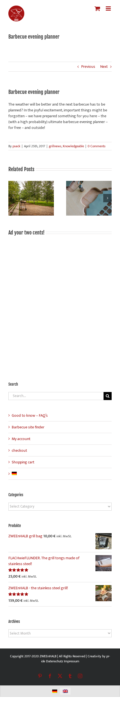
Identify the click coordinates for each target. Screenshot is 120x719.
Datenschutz (54, 661)
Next (104, 66)
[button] (12, 198)
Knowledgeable (73, 146)
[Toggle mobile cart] (97, 8)
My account (21, 439)
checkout (19, 450)
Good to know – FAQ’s (30, 415)
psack (16, 146)
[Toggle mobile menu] (109, 8)
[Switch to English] (65, 691)
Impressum (71, 661)
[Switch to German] (14, 474)
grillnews (55, 146)
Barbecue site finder (28, 427)
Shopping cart (23, 462)
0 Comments (96, 146)
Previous (88, 66)
